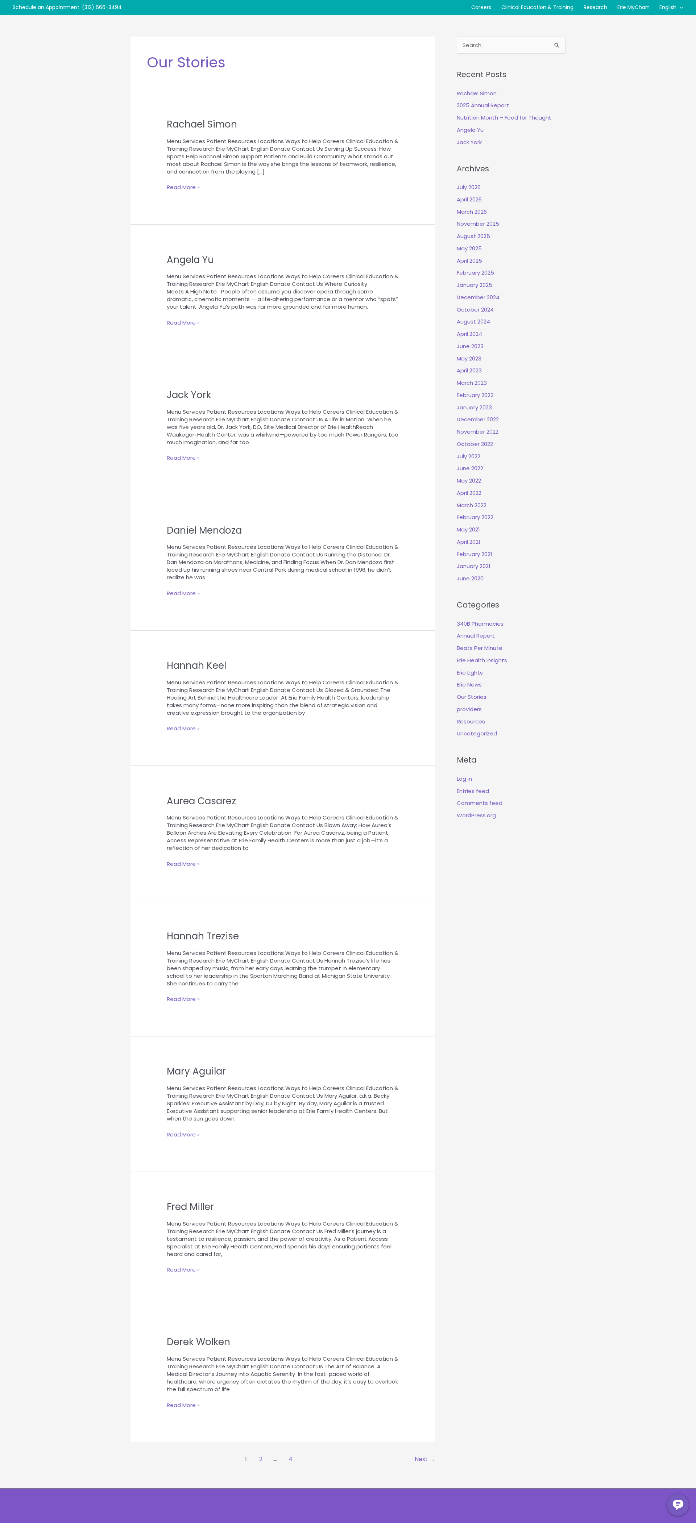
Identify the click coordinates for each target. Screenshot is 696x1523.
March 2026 (472, 212)
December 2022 (478, 419)
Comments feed (479, 803)
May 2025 (469, 248)
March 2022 (471, 505)
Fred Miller (190, 1206)
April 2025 (469, 260)
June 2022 (470, 468)
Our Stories (471, 697)
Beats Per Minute (479, 648)
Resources (471, 721)
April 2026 (469, 199)
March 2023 (472, 383)
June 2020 (470, 578)
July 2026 (469, 187)
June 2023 (470, 346)
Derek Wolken (198, 1341)
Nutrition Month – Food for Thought (504, 117)
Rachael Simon (202, 124)
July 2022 (468, 456)
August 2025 (473, 236)
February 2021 (474, 554)
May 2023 (469, 358)
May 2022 (469, 480)
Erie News (469, 684)
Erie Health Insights (482, 660)
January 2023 (474, 407)
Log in (464, 779)
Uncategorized (477, 733)
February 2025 (475, 272)
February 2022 (475, 517)
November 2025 (478, 224)
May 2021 (468, 529)
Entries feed (473, 791)
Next (425, 1459)
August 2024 (473, 321)
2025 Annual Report (483, 105)
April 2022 (469, 493)
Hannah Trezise (203, 936)
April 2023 (469, 370)
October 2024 (475, 309)
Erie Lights (470, 672)
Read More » (183, 187)
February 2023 (475, 395)
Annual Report (476, 635)
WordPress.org (476, 815)
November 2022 (477, 431)
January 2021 (473, 566)
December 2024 (478, 297)
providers (469, 709)
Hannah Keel (196, 665)
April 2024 (469, 334)
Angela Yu (190, 259)
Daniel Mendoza (204, 530)
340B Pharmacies (480, 623)
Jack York (189, 394)
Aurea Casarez (201, 801)
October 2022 (475, 444)
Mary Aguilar (196, 1071)
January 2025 (474, 285)
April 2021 (468, 542)
